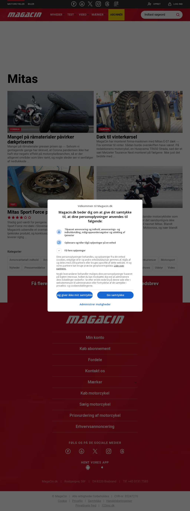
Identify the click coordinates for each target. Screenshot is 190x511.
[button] (95, 250)
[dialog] (95, 256)
